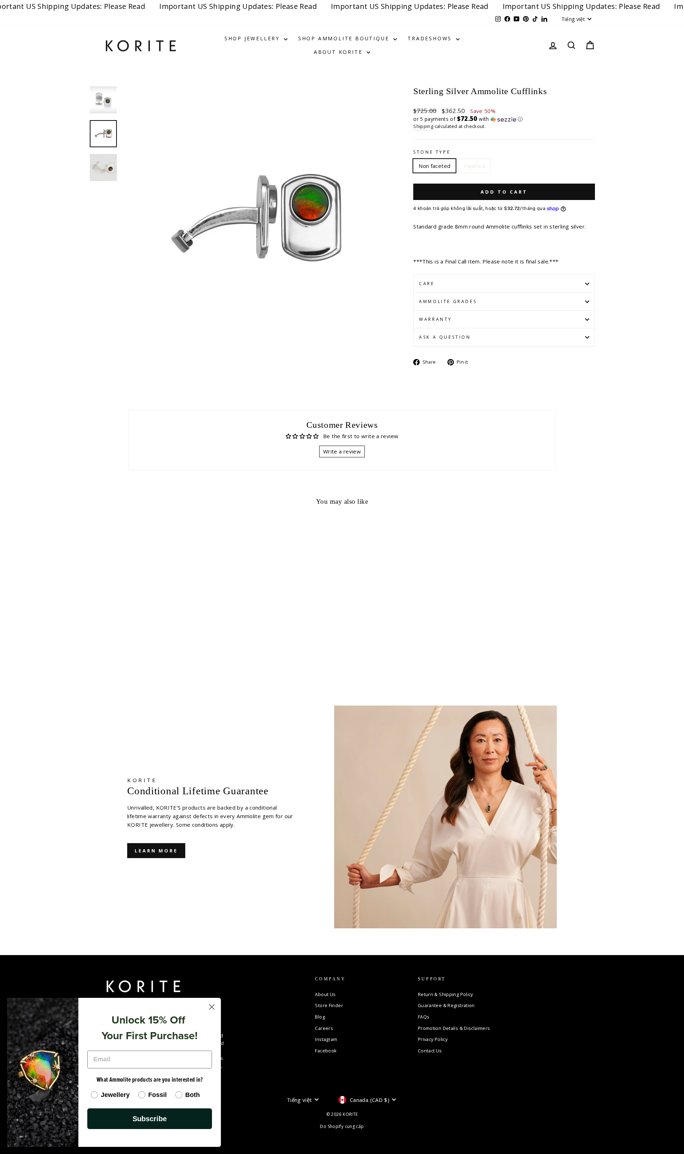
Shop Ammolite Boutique (345, 38)
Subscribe (150, 1119)
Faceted (474, 165)
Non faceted (434, 165)
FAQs (424, 1017)
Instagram (326, 1039)
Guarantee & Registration (446, 1005)
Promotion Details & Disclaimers (454, 1028)
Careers (324, 1028)
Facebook (326, 1050)
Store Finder (329, 1005)
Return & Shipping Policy (445, 994)
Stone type (431, 152)
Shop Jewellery (253, 38)
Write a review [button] (342, 451)
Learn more (156, 850)
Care (426, 284)
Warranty (435, 319)
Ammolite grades (448, 301)
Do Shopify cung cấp (342, 1126)
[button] (504, 119)
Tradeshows (431, 38)
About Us (325, 994)
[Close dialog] (212, 1007)
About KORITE (339, 51)
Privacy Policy (432, 1039)
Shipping (423, 126)
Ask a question (445, 337)
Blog (320, 1017)
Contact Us (430, 1050)
